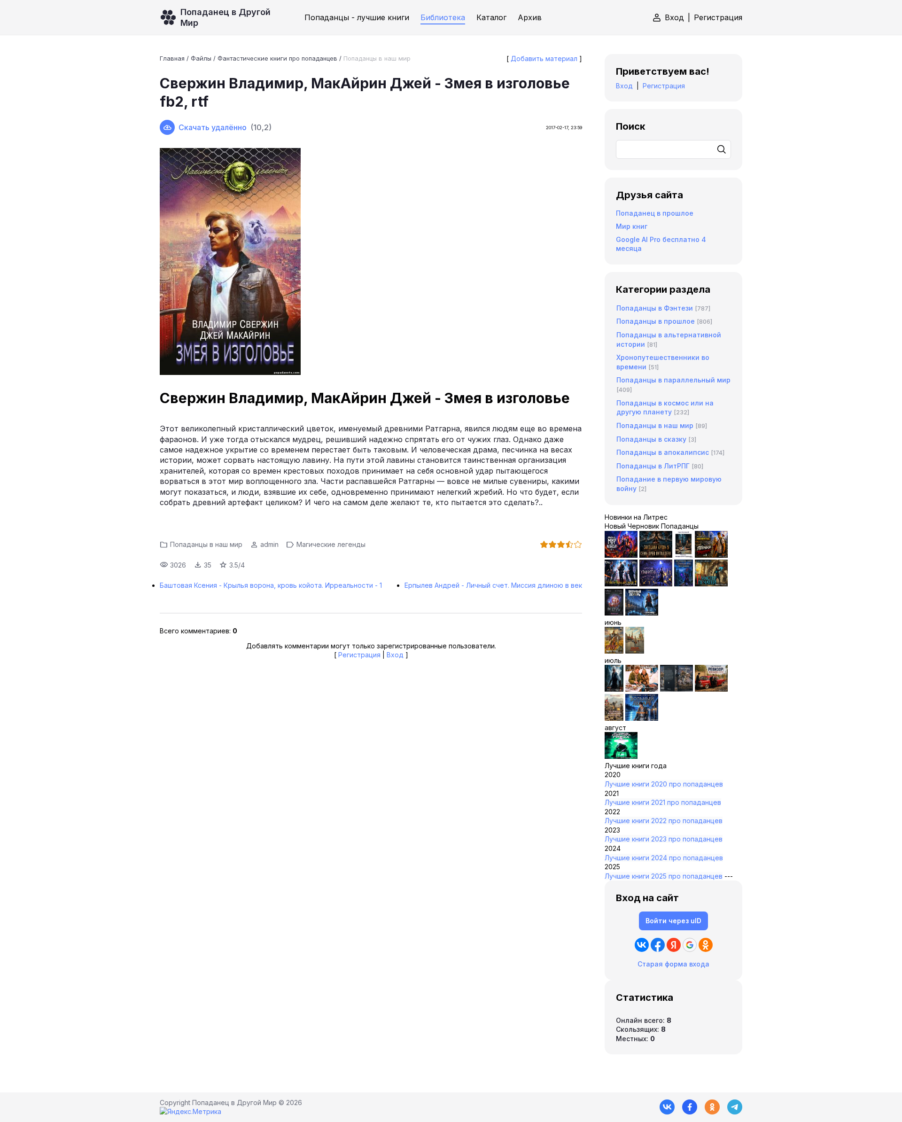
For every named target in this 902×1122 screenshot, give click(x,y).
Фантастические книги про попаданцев (277, 58)
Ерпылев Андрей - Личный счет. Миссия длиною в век (493, 585)
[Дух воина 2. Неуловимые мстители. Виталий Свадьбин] (614, 718)
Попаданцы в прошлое (655, 321)
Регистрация (718, 17)
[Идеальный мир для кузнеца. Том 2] (621, 555)
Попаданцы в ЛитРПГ (653, 466)
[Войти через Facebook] (658, 945)
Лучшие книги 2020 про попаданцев (664, 784)
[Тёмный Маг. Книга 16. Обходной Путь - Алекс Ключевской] (683, 584)
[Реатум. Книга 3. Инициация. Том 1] (614, 613)
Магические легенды (330, 544)
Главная (172, 58)
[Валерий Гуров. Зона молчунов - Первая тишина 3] (711, 555)
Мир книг (631, 226)
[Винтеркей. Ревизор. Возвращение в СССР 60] (641, 689)
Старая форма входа (673, 964)
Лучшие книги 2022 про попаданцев (664, 821)
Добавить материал (544, 58)
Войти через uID (673, 921)
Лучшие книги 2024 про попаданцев (664, 858)
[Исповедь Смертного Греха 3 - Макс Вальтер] (621, 756)
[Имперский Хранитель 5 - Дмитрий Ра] (655, 584)
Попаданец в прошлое (654, 213)
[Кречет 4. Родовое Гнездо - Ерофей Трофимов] (614, 651)
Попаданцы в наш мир (377, 58)
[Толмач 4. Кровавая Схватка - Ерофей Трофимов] (676, 689)
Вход (674, 17)
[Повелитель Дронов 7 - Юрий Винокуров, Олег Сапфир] (621, 584)
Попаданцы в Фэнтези (654, 308)
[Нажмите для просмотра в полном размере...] (371, 262)
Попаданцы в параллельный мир (673, 380)
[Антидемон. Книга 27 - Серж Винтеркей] (614, 689)
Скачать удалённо (213, 127)
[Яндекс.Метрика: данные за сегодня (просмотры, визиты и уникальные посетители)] (190, 1111)
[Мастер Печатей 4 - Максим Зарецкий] (711, 584)
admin (269, 544)
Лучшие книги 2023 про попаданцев (664, 839)
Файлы (201, 58)
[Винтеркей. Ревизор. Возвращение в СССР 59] (634, 651)
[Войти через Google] (690, 945)
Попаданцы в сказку (651, 439)
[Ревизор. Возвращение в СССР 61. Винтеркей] (711, 689)
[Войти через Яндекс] (674, 945)
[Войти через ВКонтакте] (642, 945)
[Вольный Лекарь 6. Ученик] (641, 613)
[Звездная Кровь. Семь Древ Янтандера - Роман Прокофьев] (655, 555)
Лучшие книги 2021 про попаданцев (663, 802)
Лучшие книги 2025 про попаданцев (664, 876)
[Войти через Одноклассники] (706, 945)
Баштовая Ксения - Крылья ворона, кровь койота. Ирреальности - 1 (271, 585)
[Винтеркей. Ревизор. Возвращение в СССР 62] (683, 555)
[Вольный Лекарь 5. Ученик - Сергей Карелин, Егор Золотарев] (641, 718)
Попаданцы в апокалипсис (662, 452)
